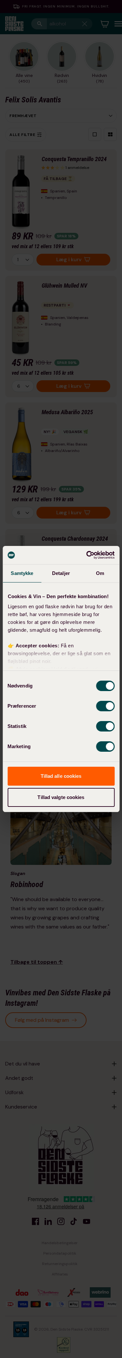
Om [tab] (100, 573)
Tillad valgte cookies (60, 797)
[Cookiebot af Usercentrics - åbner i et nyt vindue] (87, 555)
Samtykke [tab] (22, 573)
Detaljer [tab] (61, 573)
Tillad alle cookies (61, 776)
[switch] (105, 706)
